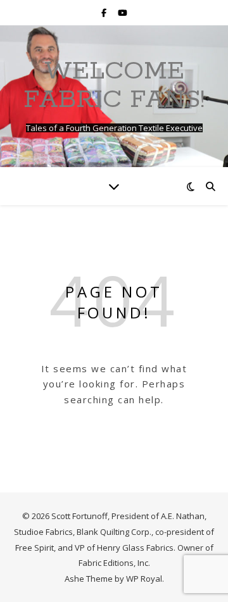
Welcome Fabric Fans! (114, 85)
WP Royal (144, 578)
